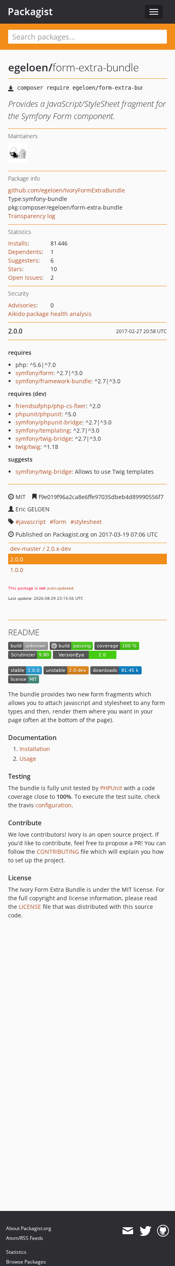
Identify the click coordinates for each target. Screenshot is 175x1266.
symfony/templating (42, 430)
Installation (35, 749)
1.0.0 (16, 570)
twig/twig (27, 447)
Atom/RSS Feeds (24, 1238)
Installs (18, 243)
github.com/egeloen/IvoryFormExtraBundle (66, 190)
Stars (15, 269)
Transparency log (31, 216)
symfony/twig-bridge (43, 438)
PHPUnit (111, 788)
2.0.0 (16, 559)
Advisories (22, 305)
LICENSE (30, 906)
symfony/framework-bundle (53, 381)
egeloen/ (30, 67)
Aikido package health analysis (50, 314)
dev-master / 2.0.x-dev (40, 548)
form (59, 522)
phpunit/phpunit (38, 414)
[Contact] (127, 1231)
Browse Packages (26, 1261)
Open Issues (25, 277)
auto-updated (60, 588)
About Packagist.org (28, 1228)
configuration (53, 805)
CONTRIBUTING (58, 851)
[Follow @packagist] (145, 1231)
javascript (32, 522)
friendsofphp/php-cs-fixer (50, 406)
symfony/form (34, 373)
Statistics (16, 1251)
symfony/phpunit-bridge (48, 422)
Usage (28, 758)
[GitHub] (163, 1231)
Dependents (25, 252)
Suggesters (23, 260)
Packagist (30, 11)
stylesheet (88, 522)
